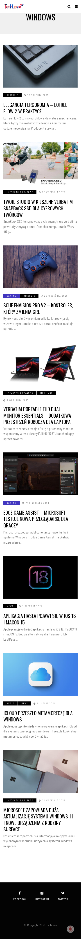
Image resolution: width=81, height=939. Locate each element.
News (10, 606)
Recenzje (12, 95)
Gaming (11, 295)
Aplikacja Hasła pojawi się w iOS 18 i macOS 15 (39, 619)
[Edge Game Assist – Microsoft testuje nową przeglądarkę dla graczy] (40, 473)
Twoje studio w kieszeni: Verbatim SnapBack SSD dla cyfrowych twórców (38, 208)
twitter (63, 899)
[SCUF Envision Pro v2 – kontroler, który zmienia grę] (40, 266)
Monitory (46, 392)
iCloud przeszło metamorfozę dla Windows (38, 716)
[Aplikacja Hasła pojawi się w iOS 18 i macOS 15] (40, 577)
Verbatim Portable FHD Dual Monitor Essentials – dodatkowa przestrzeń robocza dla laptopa (37, 415)
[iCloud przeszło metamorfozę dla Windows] (40, 674)
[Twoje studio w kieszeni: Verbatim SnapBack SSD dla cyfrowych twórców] (40, 163)
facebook (20, 899)
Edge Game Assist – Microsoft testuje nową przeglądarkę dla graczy (35, 519)
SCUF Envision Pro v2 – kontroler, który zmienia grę (38, 308)
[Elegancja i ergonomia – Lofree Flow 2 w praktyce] (40, 66)
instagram (42, 899)
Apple (10, 703)
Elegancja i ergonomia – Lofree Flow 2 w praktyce (35, 108)
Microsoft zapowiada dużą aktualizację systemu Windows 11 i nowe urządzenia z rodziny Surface (38, 819)
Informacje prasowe (20, 192)
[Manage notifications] (70, 929)
